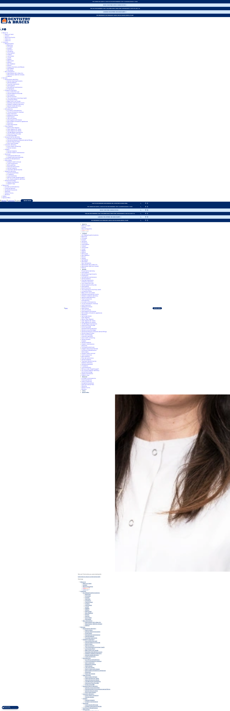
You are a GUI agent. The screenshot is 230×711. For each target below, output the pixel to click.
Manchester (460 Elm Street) (15, 75)
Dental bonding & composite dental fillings (19, 140)
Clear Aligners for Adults (14, 131)
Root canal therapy (12, 143)
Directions (11, 200)
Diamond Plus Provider (14, 134)
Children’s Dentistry (11, 90)
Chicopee (10, 47)
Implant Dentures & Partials (89, 348)
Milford (9, 62)
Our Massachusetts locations (89, 235)
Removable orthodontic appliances (17, 121)
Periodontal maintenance (14, 87)
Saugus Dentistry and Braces (15, 67)
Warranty (7, 191)
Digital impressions (13, 182)
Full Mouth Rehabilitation (12, 159)
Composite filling (12, 99)
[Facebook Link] (3, 26)
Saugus (83, 258)
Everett (9, 48)
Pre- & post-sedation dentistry (16, 179)
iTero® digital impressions (15, 132)
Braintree (10, 45)
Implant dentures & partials (15, 157)
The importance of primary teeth (17, 98)
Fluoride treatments (13, 84)
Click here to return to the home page (89, 576)
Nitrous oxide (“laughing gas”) (16, 177)
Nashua (9, 76)
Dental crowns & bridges (14, 138)
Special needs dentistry (14, 106)
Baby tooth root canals (13, 101)
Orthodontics (9, 109)
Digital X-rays (11, 183)
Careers (7, 36)
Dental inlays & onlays (13, 141)
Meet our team (9, 34)
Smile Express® (12, 135)
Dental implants (12, 151)
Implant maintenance (87, 344)
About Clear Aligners (13, 127)
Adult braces (11, 117)
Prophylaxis (10, 89)
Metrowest (10, 61)
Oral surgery (8, 160)
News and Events (10, 37)
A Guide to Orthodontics (14, 110)
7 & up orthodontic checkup (15, 112)
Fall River (10, 50)
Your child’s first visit (13, 92)
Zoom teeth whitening (14, 146)
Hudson (9, 54)
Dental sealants (11, 82)
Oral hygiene (11, 85)
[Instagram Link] (5, 26)
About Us (5, 33)
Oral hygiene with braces (14, 120)
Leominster (10, 56)
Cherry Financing (86, 381)
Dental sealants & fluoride (14, 93)
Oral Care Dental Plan (87, 384)
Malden (9, 59)
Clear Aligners (9, 126)
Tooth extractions (12, 107)
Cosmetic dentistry (10, 145)
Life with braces (12, 118)
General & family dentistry (12, 137)
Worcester (10, 70)
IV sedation (10, 174)
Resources (5, 185)
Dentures (7, 154)
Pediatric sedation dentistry (15, 104)
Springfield (10, 68)
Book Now (157, 308)
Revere (9, 65)
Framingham (11, 53)
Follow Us (7, 39)
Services (4, 78)
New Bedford (11, 64)
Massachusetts (9, 43)
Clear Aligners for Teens (14, 129)
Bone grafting (11, 165)
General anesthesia (12, 173)
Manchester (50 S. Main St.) (15, 73)
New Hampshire (9, 71)
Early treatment (12, 113)
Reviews (7, 194)
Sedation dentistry (10, 171)
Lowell (9, 57)
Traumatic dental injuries (14, 169)
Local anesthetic (12, 176)
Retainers (10, 123)
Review (3, 200)
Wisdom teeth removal (14, 162)
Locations (5, 42)
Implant (7, 149)
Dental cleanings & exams (14, 81)
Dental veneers (11, 148)
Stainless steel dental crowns (15, 103)
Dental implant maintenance (15, 152)
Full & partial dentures (13, 155)
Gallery (4, 196)
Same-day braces (12, 124)
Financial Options (10, 188)
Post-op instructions (13, 166)
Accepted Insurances (11, 190)
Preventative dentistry (11, 79)
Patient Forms (9, 193)
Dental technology (10, 180)
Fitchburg (10, 51)
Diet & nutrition (12, 96)
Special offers (6, 197)
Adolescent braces (12, 115)
